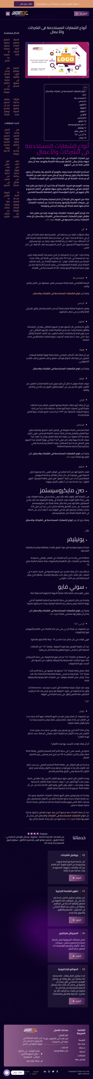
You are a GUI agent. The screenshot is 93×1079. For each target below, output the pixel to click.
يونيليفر (81, 127)
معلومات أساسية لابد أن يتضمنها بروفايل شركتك (5, 106)
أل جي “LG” (79, 134)
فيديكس (81, 117)
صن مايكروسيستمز (76, 124)
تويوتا (82, 108)
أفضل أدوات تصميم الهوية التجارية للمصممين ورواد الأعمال (5, 140)
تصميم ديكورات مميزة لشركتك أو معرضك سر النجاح (6, 50)
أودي (82, 114)
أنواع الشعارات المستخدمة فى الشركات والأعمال (65, 91)
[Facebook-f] (57, 1071)
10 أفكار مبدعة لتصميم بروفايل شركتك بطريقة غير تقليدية (16, 204)
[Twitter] (53, 1071)
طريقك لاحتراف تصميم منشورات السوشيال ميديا (14, 106)
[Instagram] (49, 1071)
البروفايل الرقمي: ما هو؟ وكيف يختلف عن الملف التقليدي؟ (5, 204)
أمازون (82, 104)
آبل (83, 94)
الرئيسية (36, 1071)
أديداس (81, 101)
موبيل (82, 111)
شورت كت (50, 219)
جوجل (81, 137)
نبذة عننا (26, 1071)
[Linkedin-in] (45, 1071)
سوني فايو (79, 131)
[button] (8, 14)
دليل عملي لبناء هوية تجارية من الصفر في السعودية (5, 173)
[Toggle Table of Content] (84, 88)
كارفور (81, 121)
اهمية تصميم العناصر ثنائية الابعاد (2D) (16, 47)
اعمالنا (34, 1074)
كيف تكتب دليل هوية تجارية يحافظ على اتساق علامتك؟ (15, 173)
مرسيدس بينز (79, 98)
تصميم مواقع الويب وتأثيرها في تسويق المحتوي (15, 77)
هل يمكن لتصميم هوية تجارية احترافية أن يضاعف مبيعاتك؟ (6, 80)
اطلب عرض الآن (26, 4)
